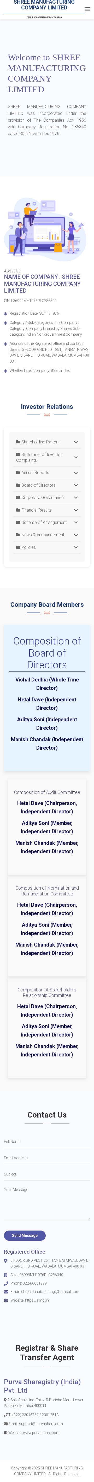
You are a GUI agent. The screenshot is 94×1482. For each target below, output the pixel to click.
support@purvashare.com (41, 1424)
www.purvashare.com (41, 1433)
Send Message (25, 1235)
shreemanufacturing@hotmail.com (50, 1292)
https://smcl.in (37, 1300)
